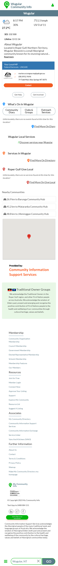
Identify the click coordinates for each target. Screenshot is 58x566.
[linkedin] (11, 511)
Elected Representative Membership (24, 354)
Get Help (18, 94)
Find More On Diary (44, 126)
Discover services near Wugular (36, 142)
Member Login (15, 382)
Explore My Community (19, 400)
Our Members (15, 367)
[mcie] (29, 493)
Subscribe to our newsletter (17, 517)
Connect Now (14, 387)
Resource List (14, 404)
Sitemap (12, 467)
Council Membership (17, 346)
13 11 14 (16, 39)
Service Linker (15, 435)
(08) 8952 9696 (24, 77)
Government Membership (19, 350)
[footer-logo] (29, 485)
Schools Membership (17, 359)
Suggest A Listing (16, 408)
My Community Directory (19, 419)
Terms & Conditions (17, 458)
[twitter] (17, 511)
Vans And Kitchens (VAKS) (20, 439)
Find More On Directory (42, 160)
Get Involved (38, 94)
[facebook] (23, 511)
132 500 (12, 34)
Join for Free (14, 378)
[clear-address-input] (38, 561)
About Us (13, 450)
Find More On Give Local (42, 182)
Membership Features (18, 363)
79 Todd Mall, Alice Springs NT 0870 (32, 80)
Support (12, 395)
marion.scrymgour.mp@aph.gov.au (31, 73)
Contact (28, 85)
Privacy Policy (15, 463)
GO (48, 561)
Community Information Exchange (23, 431)
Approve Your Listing (17, 391)
